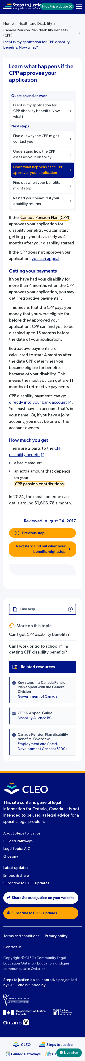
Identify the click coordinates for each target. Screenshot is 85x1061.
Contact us (12, 947)
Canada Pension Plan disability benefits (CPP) (35, 33)
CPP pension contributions (39, 484)
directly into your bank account (38, 402)
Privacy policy (56, 936)
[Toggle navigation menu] (79, 6)
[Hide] (70, 6)
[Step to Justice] (23, 6)
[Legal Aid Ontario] (16, 1000)
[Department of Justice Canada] (24, 1012)
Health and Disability (35, 24)
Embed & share (16, 876)
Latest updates (15, 868)
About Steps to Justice (21, 833)
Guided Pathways (18, 841)
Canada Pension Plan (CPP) (44, 218)
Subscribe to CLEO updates (26, 883)
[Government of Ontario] (16, 1022)
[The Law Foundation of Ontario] (62, 1012)
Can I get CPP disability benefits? (39, 635)
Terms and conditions (21, 936)
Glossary (10, 857)
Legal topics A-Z (16, 849)
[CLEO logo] (25, 788)
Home (8, 24)
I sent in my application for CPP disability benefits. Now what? (36, 45)
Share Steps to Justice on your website (43, 898)
